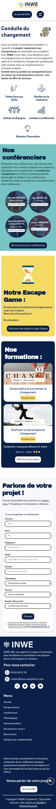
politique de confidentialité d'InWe (36, 626)
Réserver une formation (28, 459)
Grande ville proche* (14, 601)
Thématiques (10, 718)
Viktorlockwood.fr (28, 806)
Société (8, 567)
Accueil (7, 702)
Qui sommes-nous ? (14, 729)
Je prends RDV (22, 14)
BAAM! (41, 802)
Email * (8, 555)
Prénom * (9, 519)
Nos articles (10, 734)
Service (8, 590)
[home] (28, 6)
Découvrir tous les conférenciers (28, 245)
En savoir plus (28, 398)
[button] (40, 14)
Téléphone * (10, 543)
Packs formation (12, 723)
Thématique (10, 579)
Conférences (10, 713)
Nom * (7, 531)
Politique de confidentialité (18, 740)
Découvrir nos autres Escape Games (28, 328)
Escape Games (11, 707)
